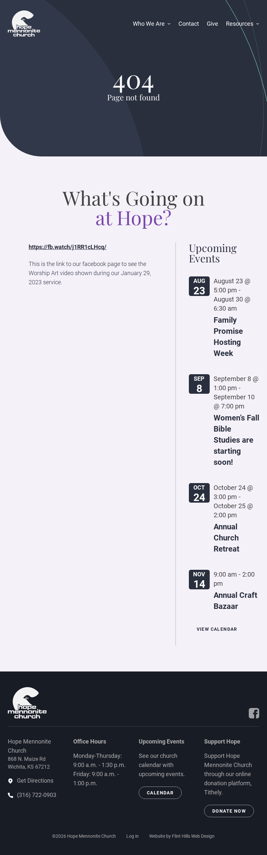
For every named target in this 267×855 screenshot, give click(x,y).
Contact (188, 23)
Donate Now (229, 811)
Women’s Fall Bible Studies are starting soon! (236, 440)
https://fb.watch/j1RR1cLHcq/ (67, 246)
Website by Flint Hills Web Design (182, 836)
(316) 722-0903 (36, 794)
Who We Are (149, 23)
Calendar (160, 792)
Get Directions (35, 780)
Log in (132, 836)
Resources (239, 23)
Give (212, 23)
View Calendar (217, 629)
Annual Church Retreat (226, 537)
